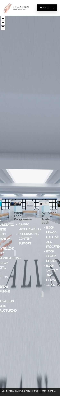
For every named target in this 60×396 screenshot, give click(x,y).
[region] (30, 204)
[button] (3, 18)
